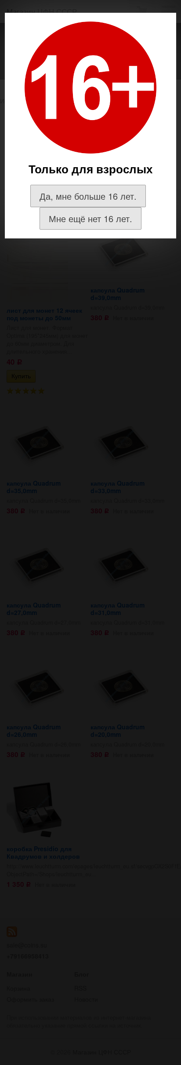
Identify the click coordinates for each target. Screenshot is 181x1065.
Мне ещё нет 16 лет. (90, 218)
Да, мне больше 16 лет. (88, 196)
